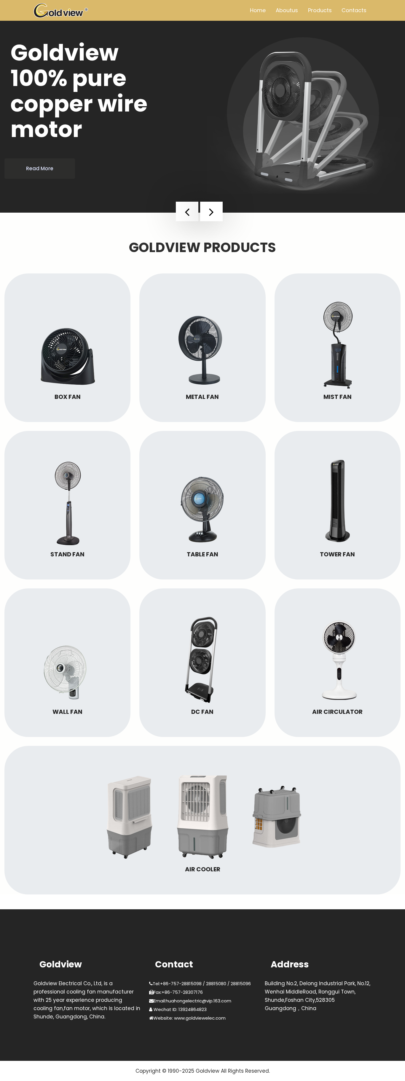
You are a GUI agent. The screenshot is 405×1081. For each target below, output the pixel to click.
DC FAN (202, 712)
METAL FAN (202, 397)
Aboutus (287, 10)
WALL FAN (67, 712)
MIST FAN (337, 397)
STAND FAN (67, 554)
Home (258, 10)
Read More (39, 168)
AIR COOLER (202, 869)
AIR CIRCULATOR (337, 712)
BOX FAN (68, 397)
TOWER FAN (337, 554)
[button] (187, 211)
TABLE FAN (202, 554)
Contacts (354, 10)
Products (320, 10)
